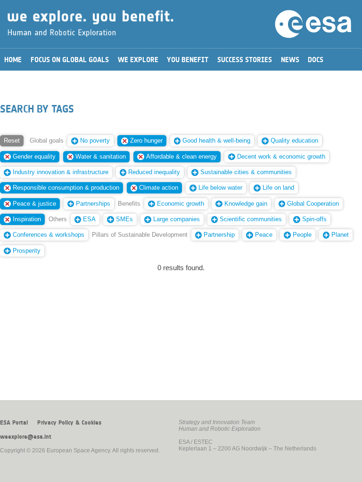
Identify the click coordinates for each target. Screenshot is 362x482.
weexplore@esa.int (25, 437)
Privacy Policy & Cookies (69, 422)
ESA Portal (14, 422)
